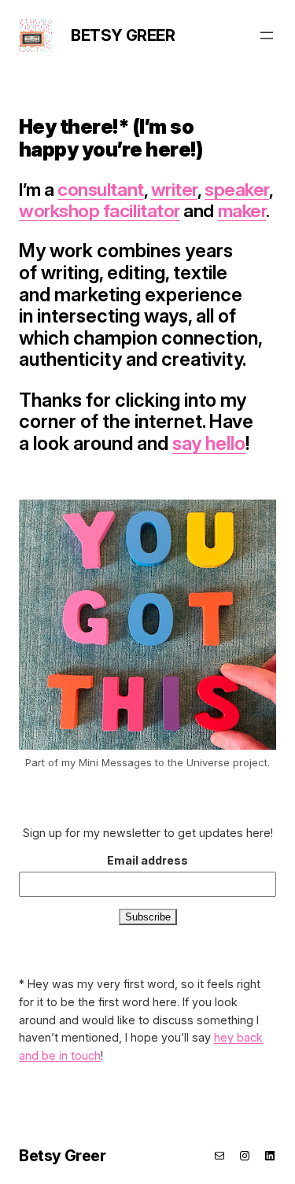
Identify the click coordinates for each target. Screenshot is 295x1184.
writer (174, 190)
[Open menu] (266, 35)
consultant (100, 190)
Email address (147, 860)
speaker (237, 190)
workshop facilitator (99, 211)
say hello (208, 443)
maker (242, 211)
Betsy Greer (123, 35)
